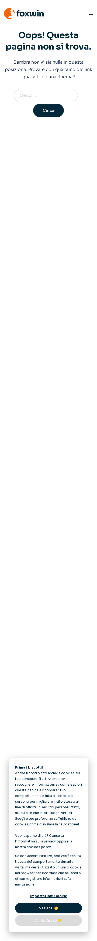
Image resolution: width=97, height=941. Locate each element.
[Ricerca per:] (48, 95)
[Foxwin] (24, 13)
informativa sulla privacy (36, 841)
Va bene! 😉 (48, 908)
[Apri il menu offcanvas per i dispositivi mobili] (91, 13)
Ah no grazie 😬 (48, 921)
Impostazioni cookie (48, 896)
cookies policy (39, 847)
